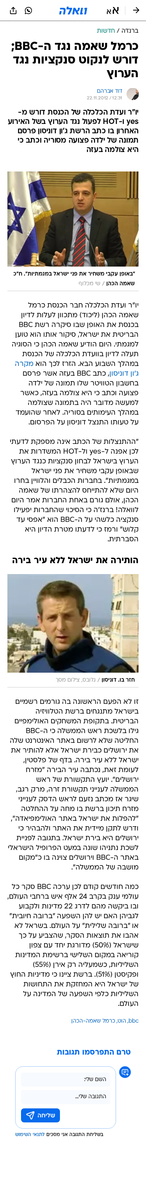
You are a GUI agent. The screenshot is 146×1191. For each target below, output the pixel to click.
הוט (122, 1021)
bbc (133, 1021)
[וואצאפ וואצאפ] (28, 10)
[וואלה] (73, 10)
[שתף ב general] (13, 10)
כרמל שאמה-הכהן (93, 1021)
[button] (113, 10)
